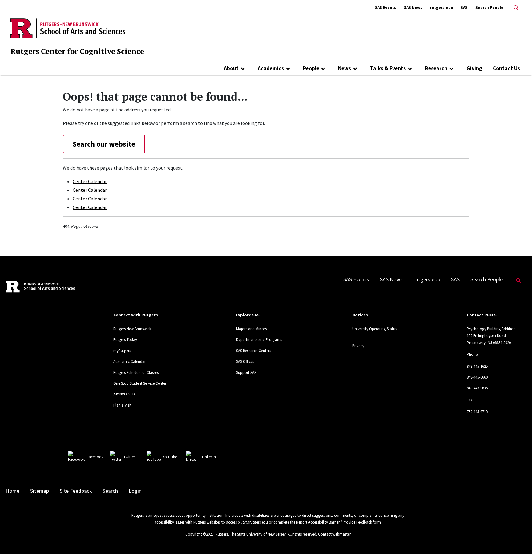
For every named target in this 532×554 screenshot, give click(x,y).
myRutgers (122, 350)
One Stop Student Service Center (139, 383)
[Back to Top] (519, 539)
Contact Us (506, 68)
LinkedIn (209, 456)
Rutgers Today (125, 339)
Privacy (358, 345)
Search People (489, 7)
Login (135, 491)
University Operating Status (374, 328)
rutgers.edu (441, 7)
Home (12, 491)
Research (436, 68)
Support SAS (246, 372)
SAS (464, 7)
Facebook (95, 456)
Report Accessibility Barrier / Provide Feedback (334, 522)
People (311, 68)
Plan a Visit (122, 405)
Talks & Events (388, 68)
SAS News (413, 7)
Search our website (104, 144)
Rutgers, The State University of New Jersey (251, 534)
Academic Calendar (129, 361)
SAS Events (385, 7)
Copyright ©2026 (199, 534)
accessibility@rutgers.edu (247, 522)
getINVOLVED (124, 393)
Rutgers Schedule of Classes (136, 372)
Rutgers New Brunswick (132, 328)
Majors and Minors (251, 328)
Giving (474, 68)
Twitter (129, 456)
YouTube (170, 456)
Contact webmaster (334, 534)
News (344, 68)
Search (110, 491)
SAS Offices (245, 361)
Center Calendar (90, 181)
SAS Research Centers (253, 350)
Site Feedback (76, 491)
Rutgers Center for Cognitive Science (77, 51)
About (231, 68)
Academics (271, 68)
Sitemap (39, 491)
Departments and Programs (259, 339)
